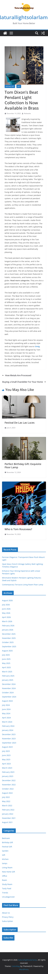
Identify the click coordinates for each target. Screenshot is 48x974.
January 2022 (7, 814)
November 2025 (9, 638)
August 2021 (7, 822)
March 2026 (7, 621)
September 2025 (9, 646)
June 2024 (6, 709)
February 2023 (8, 772)
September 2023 (9, 743)
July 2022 (6, 797)
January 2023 (7, 776)
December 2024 (8, 684)
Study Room (7, 884)
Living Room (7, 867)
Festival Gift (10, 86)
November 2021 (9, 818)
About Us (6, 913)
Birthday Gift (7, 842)
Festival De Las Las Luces (20, 422)
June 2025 (6, 659)
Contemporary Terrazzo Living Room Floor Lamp (22, 584)
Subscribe (8, 937)
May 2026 (6, 613)
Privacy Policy (7, 917)
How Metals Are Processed (18, 375)
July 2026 (6, 604)
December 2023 (8, 734)
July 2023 (6, 751)
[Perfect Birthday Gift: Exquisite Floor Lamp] (24, 438)
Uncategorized (8, 897)
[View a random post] (43, 33)
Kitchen (5, 859)
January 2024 (7, 730)
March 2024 (7, 722)
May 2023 (6, 759)
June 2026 (6, 609)
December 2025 (8, 634)
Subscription (7, 921)
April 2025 (6, 667)
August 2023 (7, 747)
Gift (18, 86)
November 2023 (9, 738)
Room (4, 880)
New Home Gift (8, 872)
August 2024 (7, 701)
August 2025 (7, 650)
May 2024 (6, 713)
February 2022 (8, 809)
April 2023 (6, 763)
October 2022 (8, 789)
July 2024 (6, 705)
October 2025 (8, 642)
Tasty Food (6, 888)
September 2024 (9, 696)
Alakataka (27, 113)
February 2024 (8, 726)
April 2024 (6, 717)
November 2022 (9, 784)
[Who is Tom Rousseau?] (24, 483)
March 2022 (7, 805)
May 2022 (6, 801)
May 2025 (6, 663)
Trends (5, 892)
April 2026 (6, 617)
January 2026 (7, 630)
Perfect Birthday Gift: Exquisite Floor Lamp (23, 465)
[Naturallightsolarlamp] (5, 33)
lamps (4, 863)
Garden (5, 851)
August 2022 (7, 793)
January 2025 (7, 680)
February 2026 (8, 625)
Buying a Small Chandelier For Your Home (22, 381)
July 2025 (6, 655)
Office (4, 876)
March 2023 (7, 768)
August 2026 (7, 600)
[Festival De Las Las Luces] (24, 397)
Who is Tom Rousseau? (18, 529)
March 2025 (7, 671)
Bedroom (6, 838)
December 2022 (8, 780)
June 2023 (6, 755)
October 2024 (8, 692)
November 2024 (9, 688)
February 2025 (8, 676)
